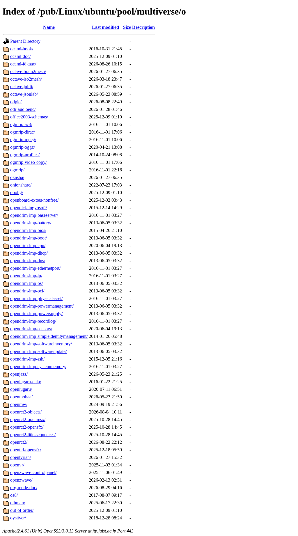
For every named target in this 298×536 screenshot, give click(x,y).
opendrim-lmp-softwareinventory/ (41, 343)
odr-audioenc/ (23, 109)
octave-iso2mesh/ (26, 79)
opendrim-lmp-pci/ (27, 290)
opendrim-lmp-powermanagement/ (42, 306)
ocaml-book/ (21, 48)
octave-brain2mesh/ (28, 71)
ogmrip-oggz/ (22, 147)
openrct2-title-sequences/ (33, 434)
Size (127, 27)
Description (143, 27)
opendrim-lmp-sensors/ (31, 328)
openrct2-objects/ (26, 411)
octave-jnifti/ (21, 86)
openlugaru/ (21, 389)
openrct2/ (18, 442)
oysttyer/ (18, 517)
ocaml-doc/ (20, 56)
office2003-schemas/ (29, 116)
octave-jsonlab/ (24, 94)
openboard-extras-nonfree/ (34, 200)
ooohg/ (16, 192)
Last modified (105, 27)
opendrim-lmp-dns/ (27, 260)
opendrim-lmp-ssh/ (27, 358)
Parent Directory (25, 41)
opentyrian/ (20, 457)
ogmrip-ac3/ (21, 124)
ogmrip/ (17, 169)
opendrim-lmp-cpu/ (27, 245)
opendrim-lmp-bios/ (28, 230)
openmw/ (18, 404)
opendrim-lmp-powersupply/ (36, 313)
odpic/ (16, 101)
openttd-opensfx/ (25, 449)
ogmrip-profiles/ (25, 154)
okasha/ (17, 177)
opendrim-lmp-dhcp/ (29, 253)
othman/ (17, 502)
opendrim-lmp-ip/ (26, 275)
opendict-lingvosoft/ (28, 207)
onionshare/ (20, 184)
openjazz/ (19, 374)
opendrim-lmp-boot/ (28, 237)
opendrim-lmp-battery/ (30, 222)
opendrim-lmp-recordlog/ (33, 321)
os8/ (14, 495)
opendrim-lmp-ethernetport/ (35, 268)
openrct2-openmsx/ (27, 419)
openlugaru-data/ (25, 381)
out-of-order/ (21, 510)
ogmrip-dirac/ (22, 131)
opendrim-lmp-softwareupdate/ (38, 351)
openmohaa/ (21, 396)
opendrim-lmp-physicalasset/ (36, 298)
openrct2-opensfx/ (26, 427)
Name (49, 27)
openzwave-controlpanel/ (33, 472)
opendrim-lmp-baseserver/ (34, 215)
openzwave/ (21, 480)
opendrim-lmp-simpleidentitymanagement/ (49, 336)
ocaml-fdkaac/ (23, 63)
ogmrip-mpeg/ (23, 139)
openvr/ (17, 464)
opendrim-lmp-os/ (26, 283)
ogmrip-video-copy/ (28, 162)
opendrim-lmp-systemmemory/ (38, 366)
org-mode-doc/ (23, 487)
